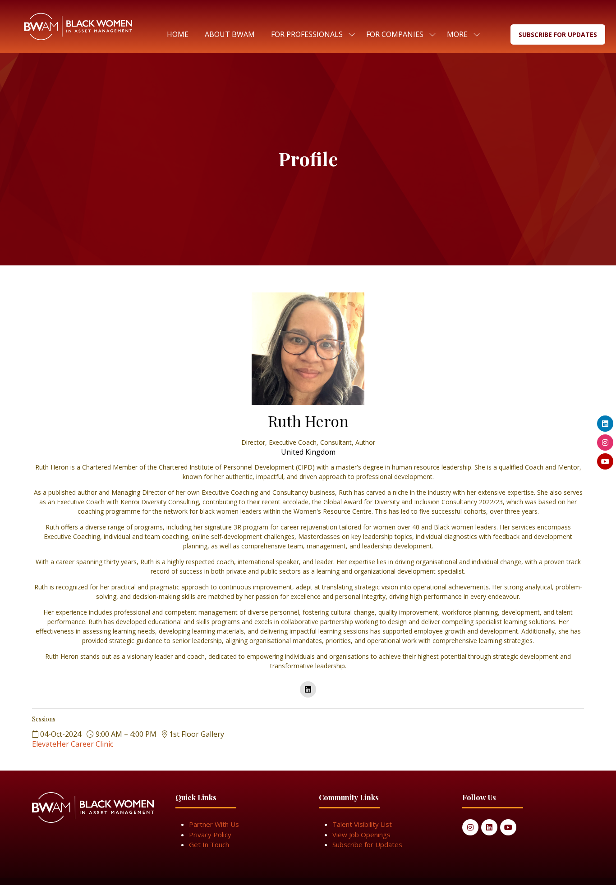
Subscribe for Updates (367, 844)
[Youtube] (508, 827)
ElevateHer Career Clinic (72, 744)
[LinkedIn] (489, 827)
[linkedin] (308, 689)
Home (177, 34)
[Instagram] (470, 827)
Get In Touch (209, 844)
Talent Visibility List (362, 824)
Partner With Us (214, 824)
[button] (460, 34)
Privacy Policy (210, 834)
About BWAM (230, 34)
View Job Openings (361, 834)
